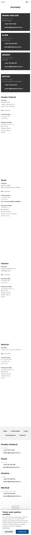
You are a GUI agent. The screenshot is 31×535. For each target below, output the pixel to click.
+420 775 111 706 (10, 24)
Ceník (5, 431)
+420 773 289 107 (10, 63)
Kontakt (22, 435)
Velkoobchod (10, 435)
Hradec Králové (10, 16)
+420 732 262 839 (10, 43)
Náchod (6, 76)
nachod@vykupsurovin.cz (13, 88)
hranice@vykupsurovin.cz (13, 66)
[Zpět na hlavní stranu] (4, 2)
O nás (26, 431)
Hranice (6, 55)
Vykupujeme (15, 431)
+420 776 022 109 (11, 85)
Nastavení (9, 532)
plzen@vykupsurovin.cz (12, 47)
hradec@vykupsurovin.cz (13, 27)
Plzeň (5, 35)
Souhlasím (22, 532)
